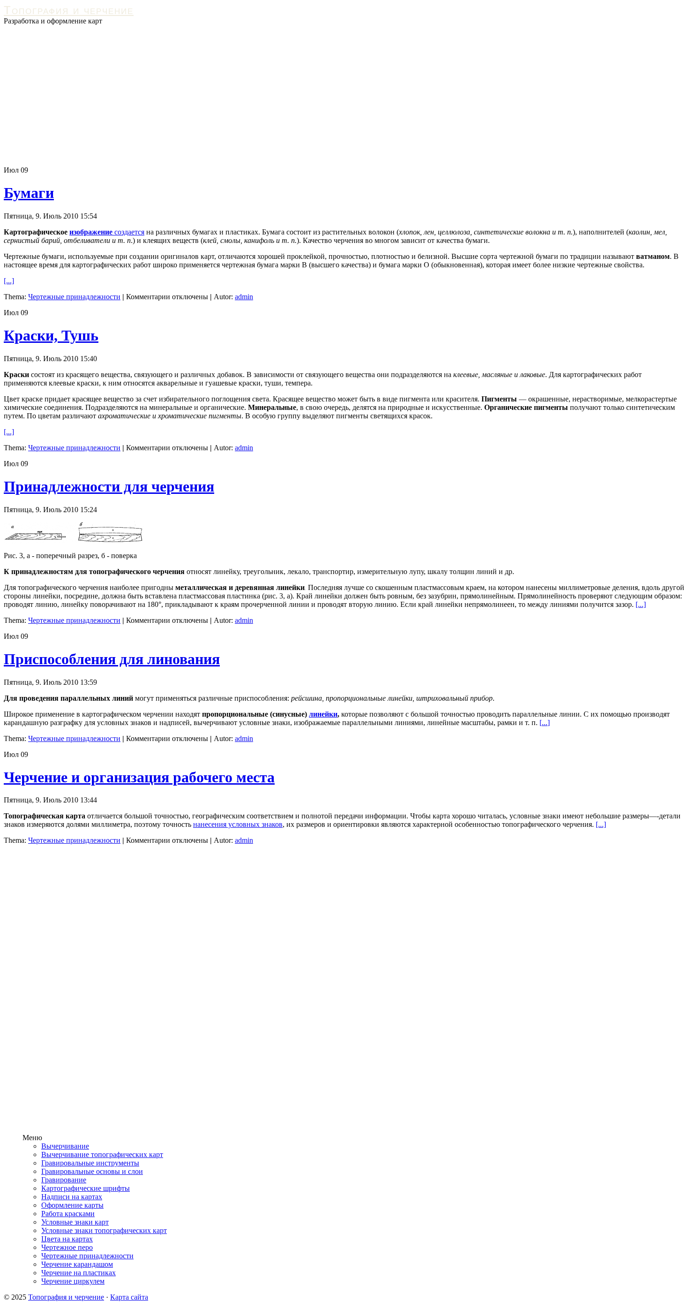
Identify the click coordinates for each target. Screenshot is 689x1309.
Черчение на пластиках (78, 1273)
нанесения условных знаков (238, 824)
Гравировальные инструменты (90, 1163)
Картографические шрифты (85, 1188)
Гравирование (63, 1180)
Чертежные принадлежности (74, 297)
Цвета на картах (67, 1239)
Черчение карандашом (77, 1264)
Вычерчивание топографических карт (102, 1154)
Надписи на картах (71, 1197)
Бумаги (29, 192)
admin (244, 297)
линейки (323, 714)
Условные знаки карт (75, 1222)
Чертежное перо (67, 1247)
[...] (9, 281)
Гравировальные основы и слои (92, 1171)
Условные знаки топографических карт (104, 1230)
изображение (90, 232)
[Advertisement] (344, 95)
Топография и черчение (69, 10)
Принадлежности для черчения (109, 486)
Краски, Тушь (51, 335)
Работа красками (68, 1214)
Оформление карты (72, 1205)
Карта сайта (129, 1297)
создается (128, 232)
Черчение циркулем (73, 1281)
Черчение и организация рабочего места (139, 777)
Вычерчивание (65, 1146)
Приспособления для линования (112, 659)
